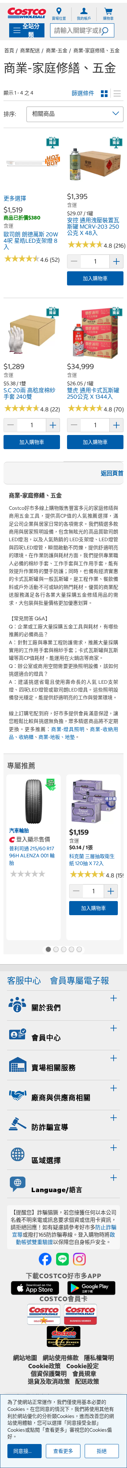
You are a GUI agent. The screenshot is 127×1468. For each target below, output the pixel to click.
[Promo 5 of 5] (79, 950)
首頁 (9, 50)
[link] (32, 188)
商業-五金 (56, 50)
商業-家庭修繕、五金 (96, 50)
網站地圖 (25, 1358)
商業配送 (30, 50)
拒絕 (102, 1451)
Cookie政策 (44, 1366)
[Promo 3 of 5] (63, 950)
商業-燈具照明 (68, 729)
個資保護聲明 (49, 1374)
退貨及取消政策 (49, 1381)
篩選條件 (83, 93)
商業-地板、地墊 (56, 737)
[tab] (63, 1004)
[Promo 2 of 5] (56, 950)
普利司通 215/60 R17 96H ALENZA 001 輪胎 (32, 855)
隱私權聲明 (99, 1358)
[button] (107, 30)
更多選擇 (15, 198)
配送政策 (87, 1381)
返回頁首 (112, 473)
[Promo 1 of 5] (48, 950)
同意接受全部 (27, 1451)
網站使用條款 (61, 1358)
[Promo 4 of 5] (71, 950)
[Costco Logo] (27, 13)
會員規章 (84, 1374)
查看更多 (63, 1451)
